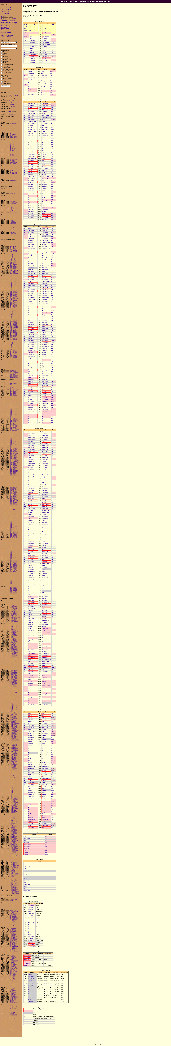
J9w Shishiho (12, 216)
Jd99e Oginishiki (13, 721)
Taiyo (43, 256)
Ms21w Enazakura (13, 260)
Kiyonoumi (31, 188)
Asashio (45, 29)
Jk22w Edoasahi (13, 994)
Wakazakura (45, 504)
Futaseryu (30, 567)
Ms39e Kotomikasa (13, 352)
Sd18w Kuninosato (13, 494)
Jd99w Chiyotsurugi (14, 885)
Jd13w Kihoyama (13, 749)
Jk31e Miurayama (13, 941)
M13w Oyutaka (13, 163)
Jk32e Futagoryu (13, 942)
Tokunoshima (45, 563)
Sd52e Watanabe (13, 511)
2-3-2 (25, 277)
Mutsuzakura (45, 602)
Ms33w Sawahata (13, 290)
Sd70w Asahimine (13, 419)
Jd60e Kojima (12, 642)
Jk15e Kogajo (12, 993)
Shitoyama (45, 273)
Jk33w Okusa (12, 944)
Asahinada (45, 328)
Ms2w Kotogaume (13, 255)
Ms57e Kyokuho (13, 336)
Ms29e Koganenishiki (14, 264)
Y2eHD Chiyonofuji (13, 183)
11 (2, 11)
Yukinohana (31, 516)
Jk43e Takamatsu (13, 1000)
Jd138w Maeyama (13, 858)
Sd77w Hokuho (13, 472)
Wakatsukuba (44, 85)
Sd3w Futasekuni (13, 433)
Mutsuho (44, 484)
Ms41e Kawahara (13, 328)
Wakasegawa (44, 83)
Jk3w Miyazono (13, 928)
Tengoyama (45, 147)
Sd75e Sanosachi (13, 522)
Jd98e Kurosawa (13, 653)
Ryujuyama (45, 202)
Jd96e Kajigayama (13, 792)
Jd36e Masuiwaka (13, 689)
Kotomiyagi (45, 508)
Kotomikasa (31, 178)
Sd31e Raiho (12, 407)
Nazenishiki (45, 383)
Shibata (30, 362)
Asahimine (45, 364)
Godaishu (44, 158)
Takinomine (31, 364)
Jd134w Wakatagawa (14, 811)
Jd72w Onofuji (12, 779)
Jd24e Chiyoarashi (13, 821)
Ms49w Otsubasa (13, 300)
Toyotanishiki (45, 373)
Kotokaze (45, 31)
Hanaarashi (31, 92)
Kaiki (30, 50)
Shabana (30, 303)
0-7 (24, 209)
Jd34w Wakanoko (13, 610)
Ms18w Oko (12, 247)
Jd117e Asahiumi (13, 729)
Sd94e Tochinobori (13, 482)
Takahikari (44, 483)
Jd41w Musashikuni (14, 867)
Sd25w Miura (12, 443)
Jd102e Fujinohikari (14, 848)
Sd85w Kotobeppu (13, 395)
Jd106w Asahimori (13, 654)
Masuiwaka (31, 500)
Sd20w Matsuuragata (14, 404)
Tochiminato (45, 188)
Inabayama (31, 569)
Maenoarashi (45, 269)
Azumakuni (45, 557)
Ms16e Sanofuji (13, 373)
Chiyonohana (45, 258)
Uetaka (44, 354)
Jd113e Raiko (12, 800)
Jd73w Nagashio (13, 780)
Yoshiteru (30, 281)
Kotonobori (31, 190)
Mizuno (44, 391)
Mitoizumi (30, 75)
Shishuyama (31, 129)
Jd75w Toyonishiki (13, 781)
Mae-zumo (4, 22)
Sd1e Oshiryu (12, 541)
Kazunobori (45, 403)
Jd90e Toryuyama (13, 787)
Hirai (29, 200)
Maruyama (45, 399)
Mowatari (30, 405)
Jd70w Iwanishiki (13, 839)
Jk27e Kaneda (13, 1005)
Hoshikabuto (31, 103)
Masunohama (45, 409)
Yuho (43, 162)
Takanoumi (31, 536)
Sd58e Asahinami (13, 461)
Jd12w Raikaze (13, 819)
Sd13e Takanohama (14, 438)
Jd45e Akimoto (13, 602)
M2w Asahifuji (12, 143)
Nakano (44, 332)
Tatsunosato (31, 299)
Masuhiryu (45, 279)
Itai (43, 48)
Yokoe (30, 366)
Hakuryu (30, 117)
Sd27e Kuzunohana (14, 406)
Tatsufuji (44, 145)
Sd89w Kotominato (13, 531)
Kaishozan (31, 295)
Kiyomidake (45, 168)
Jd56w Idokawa (13, 699)
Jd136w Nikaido (13, 812)
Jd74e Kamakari (13, 708)
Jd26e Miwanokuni (13, 684)
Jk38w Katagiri (12, 999)
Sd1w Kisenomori (13, 487)
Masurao (43, 89)
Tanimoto (44, 344)
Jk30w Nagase (13, 940)
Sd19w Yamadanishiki (14, 389)
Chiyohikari (31, 528)
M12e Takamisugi (13, 136)
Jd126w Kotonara (13, 662)
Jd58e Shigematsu (13, 641)
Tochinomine (45, 457)
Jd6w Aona (12, 861)
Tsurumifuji (31, 579)
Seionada (44, 334)
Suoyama (30, 322)
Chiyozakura (31, 125)
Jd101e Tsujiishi (13, 722)
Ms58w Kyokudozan (14, 338)
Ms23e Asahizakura (14, 361)
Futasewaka (45, 417)
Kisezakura (31, 498)
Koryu (42, 94)
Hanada (44, 608)
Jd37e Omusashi (13, 634)
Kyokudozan (45, 215)
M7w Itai (11, 135)
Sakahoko (10, 111)
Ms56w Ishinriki (13, 272)
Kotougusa (45, 437)
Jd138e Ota (12, 876)
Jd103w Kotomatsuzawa (15, 617)
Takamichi (31, 176)
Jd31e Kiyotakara (13, 825)
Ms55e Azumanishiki (14, 377)
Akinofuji (44, 267)
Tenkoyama (45, 103)
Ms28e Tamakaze (13, 322)
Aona (43, 441)
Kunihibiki (44, 413)
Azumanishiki (31, 209)
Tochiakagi (31, 83)
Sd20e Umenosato (13, 495)
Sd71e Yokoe (12, 469)
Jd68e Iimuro (12, 704)
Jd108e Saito (12, 797)
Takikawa (44, 506)
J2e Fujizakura (12, 221)
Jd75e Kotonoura (13, 646)
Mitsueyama (45, 435)
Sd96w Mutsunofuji (13, 535)
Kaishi (29, 553)
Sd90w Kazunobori (13, 426)
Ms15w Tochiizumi (13, 285)
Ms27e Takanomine (14, 289)
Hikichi (30, 506)
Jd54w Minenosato (13, 698)
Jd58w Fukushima (13, 773)
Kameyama (31, 277)
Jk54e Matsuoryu (13, 983)
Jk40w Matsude (13, 1024)
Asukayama (45, 381)
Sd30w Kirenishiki (13, 448)
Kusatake (44, 117)
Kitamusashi (31, 594)
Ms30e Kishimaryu (13, 324)
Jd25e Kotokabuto (13, 683)
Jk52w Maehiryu (13, 923)
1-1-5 (25, 184)
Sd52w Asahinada (13, 579)
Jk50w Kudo (12, 949)
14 (8, 11)
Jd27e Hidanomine (13, 756)
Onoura (30, 326)
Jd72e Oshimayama (14, 778)
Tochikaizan (45, 209)
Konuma (44, 473)
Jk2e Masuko (12, 988)
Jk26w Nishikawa (13, 916)
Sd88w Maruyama (13, 567)
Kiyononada (45, 194)
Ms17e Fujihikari (13, 246)
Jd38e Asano (12, 763)
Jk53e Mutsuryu (13, 950)
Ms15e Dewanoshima (14, 372)
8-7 (52, 29)
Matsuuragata (45, 265)
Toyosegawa (45, 445)
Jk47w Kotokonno (13, 905)
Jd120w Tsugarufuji (13, 732)
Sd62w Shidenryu (13, 417)
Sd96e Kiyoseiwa (13, 534)
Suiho (43, 196)
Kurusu (30, 514)
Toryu (30, 38)
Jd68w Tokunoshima (14, 705)
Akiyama (44, 486)
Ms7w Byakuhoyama (14, 343)
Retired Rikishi (5, 28)
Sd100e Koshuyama (14, 537)
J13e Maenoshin (13, 203)
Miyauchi (44, 366)
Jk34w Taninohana (13, 1022)
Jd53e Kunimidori (13, 770)
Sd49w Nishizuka (13, 510)
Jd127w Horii (12, 663)
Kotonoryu (44, 252)
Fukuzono (30, 198)
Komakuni (44, 203)
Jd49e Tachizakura (13, 695)
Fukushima (45, 543)
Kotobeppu (45, 393)
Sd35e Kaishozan (13, 550)
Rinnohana (45, 443)
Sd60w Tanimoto (13, 515)
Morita (43, 182)
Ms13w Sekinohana (14, 284)
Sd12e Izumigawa (13, 492)
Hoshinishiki (31, 356)
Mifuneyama (45, 579)
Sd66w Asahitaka (13, 465)
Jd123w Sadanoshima (14, 661)
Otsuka (44, 352)
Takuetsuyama (32, 113)
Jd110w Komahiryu (13, 618)
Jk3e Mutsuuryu (13, 957)
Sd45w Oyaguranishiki (14, 509)
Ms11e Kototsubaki (13, 315)
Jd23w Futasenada (13, 755)
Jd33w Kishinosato (13, 760)
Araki (43, 520)
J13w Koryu (12, 236)
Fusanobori (31, 240)
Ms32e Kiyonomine (13, 325)
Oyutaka (45, 60)
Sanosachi (31, 373)
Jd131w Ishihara (13, 738)
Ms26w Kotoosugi (13, 288)
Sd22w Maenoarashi (14, 442)
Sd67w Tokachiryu (13, 561)
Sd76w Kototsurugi (13, 524)
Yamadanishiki (46, 263)
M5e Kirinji (12, 144)
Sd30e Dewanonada (14, 577)
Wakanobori (45, 490)
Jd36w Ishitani (12, 633)
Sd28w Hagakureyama (14, 446)
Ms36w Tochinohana (14, 294)
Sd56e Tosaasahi (13, 416)
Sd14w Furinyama (13, 589)
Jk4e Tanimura (12, 929)
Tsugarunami (45, 340)
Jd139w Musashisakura (14, 893)
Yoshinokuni (31, 445)
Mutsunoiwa (31, 557)
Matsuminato (45, 342)
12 (4, 11)
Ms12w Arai (12, 344)
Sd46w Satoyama (13, 455)
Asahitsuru (31, 283)
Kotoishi (30, 612)
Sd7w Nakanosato (13, 489)
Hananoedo (45, 463)
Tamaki (44, 387)
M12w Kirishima (13, 149)
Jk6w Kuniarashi (13, 910)
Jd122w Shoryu (13, 733)
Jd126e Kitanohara (13, 806)
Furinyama (45, 254)
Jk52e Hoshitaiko (13, 1008)
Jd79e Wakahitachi (13, 841)
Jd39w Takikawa (13, 828)
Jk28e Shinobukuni (13, 917)
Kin (29, 203)
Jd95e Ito (11, 719)
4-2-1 (25, 457)
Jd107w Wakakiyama (14, 655)
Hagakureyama (46, 281)
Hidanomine (31, 483)
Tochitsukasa (46, 36)
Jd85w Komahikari (13, 785)
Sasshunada (31, 90)
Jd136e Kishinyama (14, 739)
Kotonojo (44, 467)
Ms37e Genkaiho (13, 295)
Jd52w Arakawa (13, 831)
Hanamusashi (31, 311)
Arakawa (44, 532)
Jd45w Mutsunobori (14, 694)
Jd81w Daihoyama (13, 713)
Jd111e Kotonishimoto (14, 657)
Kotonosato (45, 465)
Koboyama (32, 62)
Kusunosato (31, 447)
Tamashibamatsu (32, 471)
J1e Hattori (12, 220)
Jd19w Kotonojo (13, 679)
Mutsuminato (45, 371)
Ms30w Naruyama (13, 364)
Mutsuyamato (31, 449)
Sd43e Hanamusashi (14, 507)
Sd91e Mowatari (13, 583)
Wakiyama (45, 516)
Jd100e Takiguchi (13, 794)
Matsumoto (45, 423)
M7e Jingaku (12, 145)
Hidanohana (32, 40)
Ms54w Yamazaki (13, 335)
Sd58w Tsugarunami (14, 383)
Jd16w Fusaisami (13, 678)
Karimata (30, 320)
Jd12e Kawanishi (13, 626)
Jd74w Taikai (12, 645)
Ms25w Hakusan (13, 348)
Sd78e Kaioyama (13, 564)
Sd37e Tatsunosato (14, 409)
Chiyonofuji (32, 27)
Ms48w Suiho (12, 354)
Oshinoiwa (12, 106)
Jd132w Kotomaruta (14, 892)
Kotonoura (30, 577)
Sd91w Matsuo (13, 569)
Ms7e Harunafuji (13, 313)
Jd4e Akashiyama (13, 745)
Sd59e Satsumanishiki (14, 462)
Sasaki (44, 309)
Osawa (30, 360)
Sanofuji (30, 133)
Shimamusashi (46, 421)
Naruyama (44, 160)
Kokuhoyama (31, 463)
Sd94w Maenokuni (13, 533)
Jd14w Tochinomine (14, 750)
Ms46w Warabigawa (14, 375)
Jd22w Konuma (13, 681)
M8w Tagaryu (12, 161)
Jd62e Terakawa (13, 643)
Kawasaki (30, 407)
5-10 (25, 38)
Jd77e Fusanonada (14, 840)
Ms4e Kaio (12, 256)
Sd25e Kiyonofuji (13, 592)
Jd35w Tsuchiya (13, 866)
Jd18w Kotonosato (13, 628)
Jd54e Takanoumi (13, 640)
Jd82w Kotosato (13, 883)
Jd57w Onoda (12, 868)
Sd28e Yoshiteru (13, 445)
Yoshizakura (45, 451)
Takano (30, 596)
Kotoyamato (45, 205)
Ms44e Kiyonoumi (13, 331)
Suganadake (45, 297)
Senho (30, 137)
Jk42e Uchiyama (13, 920)
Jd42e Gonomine (13, 764)
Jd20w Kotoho (12, 864)
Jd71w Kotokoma (13, 881)
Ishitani (44, 500)
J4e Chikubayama (13, 207)
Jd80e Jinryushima (13, 711)
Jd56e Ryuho (12, 834)
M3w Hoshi (12, 133)
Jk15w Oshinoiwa (13, 899)
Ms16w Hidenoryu (13, 316)
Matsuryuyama (46, 248)
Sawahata (44, 166)
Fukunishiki (45, 295)
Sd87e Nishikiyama (13, 478)
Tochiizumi (44, 131)
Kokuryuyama (45, 291)
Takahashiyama (32, 334)
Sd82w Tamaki (12, 424)
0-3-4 (25, 275)
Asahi (43, 164)
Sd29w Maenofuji (13, 548)
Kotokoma (44, 569)
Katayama (44, 330)
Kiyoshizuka (31, 555)
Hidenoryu (44, 133)
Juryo (11, 17)
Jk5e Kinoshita (13, 990)
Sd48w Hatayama (13, 554)
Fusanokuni (31, 473)
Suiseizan (44, 139)
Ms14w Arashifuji (13, 371)
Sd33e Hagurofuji (13, 390)
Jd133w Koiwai (13, 664)
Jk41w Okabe (12, 947)
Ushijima (44, 477)
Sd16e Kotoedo (13, 403)
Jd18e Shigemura (13, 752)
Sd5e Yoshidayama (14, 434)
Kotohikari (44, 526)
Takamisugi (32, 58)
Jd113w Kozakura (13, 659)
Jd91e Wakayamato (14, 788)
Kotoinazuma (31, 145)
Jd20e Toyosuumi (13, 680)
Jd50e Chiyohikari (13, 830)
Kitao (10, 99)
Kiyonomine (31, 164)
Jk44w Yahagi (12, 976)
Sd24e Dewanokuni (14, 546)
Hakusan (44, 150)
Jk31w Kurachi (12, 998)
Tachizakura (31, 526)
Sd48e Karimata (13, 458)
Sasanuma (45, 594)
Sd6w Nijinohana (13, 436)
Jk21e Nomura (12, 1017)
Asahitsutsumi (32, 368)
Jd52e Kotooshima (13, 697)
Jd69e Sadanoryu (13, 838)
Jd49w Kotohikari (13, 768)
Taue (43, 180)
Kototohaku (45, 318)
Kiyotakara (31, 490)
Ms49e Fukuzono (13, 250)
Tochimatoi (44, 92)
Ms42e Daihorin (13, 366)
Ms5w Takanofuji (13, 342)
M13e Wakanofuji (13, 150)
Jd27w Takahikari (13, 823)
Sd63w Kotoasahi (13, 559)
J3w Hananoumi (13, 232)
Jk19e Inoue (12, 937)
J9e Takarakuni (13, 209)
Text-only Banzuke (6, 32)
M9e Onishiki (12, 156)
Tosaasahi (31, 336)
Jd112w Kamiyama (13, 658)
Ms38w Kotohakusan (14, 327)
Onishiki (31, 52)
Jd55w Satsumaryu (13, 833)
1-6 (52, 113)
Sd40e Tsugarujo (13, 552)
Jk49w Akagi (12, 978)
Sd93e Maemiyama (13, 481)
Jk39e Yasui (12, 973)
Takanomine (31, 154)
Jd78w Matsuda (13, 783)
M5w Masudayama (13, 159)
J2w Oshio (12, 206)
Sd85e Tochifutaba (13, 528)
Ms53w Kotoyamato (14, 270)
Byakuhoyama (45, 115)
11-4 (25, 75)
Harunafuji (31, 115)
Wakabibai (44, 553)
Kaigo (29, 494)
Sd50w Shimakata (13, 392)
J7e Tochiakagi (13, 201)
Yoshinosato (31, 508)
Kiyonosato (45, 385)
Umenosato (31, 265)
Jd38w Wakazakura (14, 690)
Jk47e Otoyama (13, 922)
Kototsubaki (31, 123)
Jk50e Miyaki (12, 979)
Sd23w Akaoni (12, 498)
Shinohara (44, 614)
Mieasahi (30, 381)
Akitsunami (45, 488)
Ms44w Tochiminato (14, 332)
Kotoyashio (45, 561)
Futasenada (45, 475)
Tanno (29, 591)
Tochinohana (45, 172)
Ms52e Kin (12, 303)
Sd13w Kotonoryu (13, 401)
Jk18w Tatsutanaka (13, 964)
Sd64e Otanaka (13, 517)
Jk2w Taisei (12, 989)
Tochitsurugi (46, 42)
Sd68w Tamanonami (14, 467)
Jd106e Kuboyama (13, 796)
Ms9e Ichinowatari (13, 280)
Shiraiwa (44, 174)
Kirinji (30, 44)
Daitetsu (45, 46)
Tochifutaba (31, 393)
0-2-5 (25, 131)
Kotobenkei (31, 431)
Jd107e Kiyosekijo (13, 726)
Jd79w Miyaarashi (13, 710)
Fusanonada (31, 581)
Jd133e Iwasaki (13, 810)
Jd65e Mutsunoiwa (13, 836)
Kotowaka (30, 127)
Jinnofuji (44, 244)
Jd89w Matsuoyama (14, 650)
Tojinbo (44, 598)
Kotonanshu (45, 581)
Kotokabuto (31, 479)
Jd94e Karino (12, 790)
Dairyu (43, 149)
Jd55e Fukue (12, 771)
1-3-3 (52, 342)
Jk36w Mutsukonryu (14, 946)
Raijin (43, 528)
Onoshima (44, 407)
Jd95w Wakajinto (13, 791)
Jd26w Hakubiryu (13, 822)
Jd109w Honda (13, 851)
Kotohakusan (45, 176)
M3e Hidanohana (13, 172)
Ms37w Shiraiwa (13, 249)
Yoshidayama (31, 236)
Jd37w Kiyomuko (13, 762)
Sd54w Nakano (13, 393)
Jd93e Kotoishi (13, 717)
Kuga (29, 196)
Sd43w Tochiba (13, 594)
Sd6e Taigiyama (13, 435)
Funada (44, 514)
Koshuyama (31, 423)
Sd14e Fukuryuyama (14, 402)
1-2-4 (25, 147)
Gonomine (30, 512)
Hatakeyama (31, 486)
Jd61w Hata (12, 869)
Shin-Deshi (4, 27)
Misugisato (44, 90)
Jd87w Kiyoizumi (13, 786)
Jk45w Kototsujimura (14, 1025)
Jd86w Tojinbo (12, 871)
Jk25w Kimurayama (13, 1020)
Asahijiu (30, 389)
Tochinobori (31, 411)
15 (10, 11)
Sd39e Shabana (13, 410)
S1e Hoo (11, 170)
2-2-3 (52, 139)
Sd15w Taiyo (12, 440)
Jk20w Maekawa (13, 966)
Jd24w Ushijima (13, 630)
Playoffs (6, 13)
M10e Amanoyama (13, 180)
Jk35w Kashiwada (13, 1023)
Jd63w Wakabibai (13, 613)
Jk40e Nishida (12, 975)
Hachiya (30, 79)
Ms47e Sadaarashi (13, 376)
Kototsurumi (45, 368)
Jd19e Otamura (13, 629)
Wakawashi (45, 219)
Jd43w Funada (13, 765)
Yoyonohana (31, 313)
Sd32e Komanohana (14, 500)
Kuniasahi (30, 391)
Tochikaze (31, 419)
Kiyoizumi (44, 600)
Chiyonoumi (31, 403)
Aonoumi (44, 307)
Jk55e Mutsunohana (14, 951)
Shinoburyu (45, 200)
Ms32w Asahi (12, 350)
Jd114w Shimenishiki (14, 873)
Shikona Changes (6, 26)
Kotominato (45, 401)
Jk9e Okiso (12, 932)
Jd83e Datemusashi (14, 647)
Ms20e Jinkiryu (13, 318)
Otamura (30, 467)
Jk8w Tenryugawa (13, 931)
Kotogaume (45, 105)
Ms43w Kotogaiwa (13, 267)
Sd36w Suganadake (14, 450)
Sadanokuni (45, 555)
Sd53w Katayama (13, 556)
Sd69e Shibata (13, 468)
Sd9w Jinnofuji (12, 437)
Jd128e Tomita (13, 807)
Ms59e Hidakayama (14, 273)
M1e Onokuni (12, 129)
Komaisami (31, 232)
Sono (29, 262)
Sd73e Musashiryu (13, 563)
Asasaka (44, 379)
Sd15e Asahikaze (13, 439)
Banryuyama (31, 111)
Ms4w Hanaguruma (13, 278)
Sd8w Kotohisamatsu (14, 542)
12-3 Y (52, 71)
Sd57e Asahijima (13, 513)
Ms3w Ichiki (12, 277)
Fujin (29, 530)
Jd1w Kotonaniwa (13, 744)
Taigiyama (31, 238)
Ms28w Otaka (12, 248)
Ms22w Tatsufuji (13, 261)
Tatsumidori (45, 246)
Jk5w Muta (12, 1013)
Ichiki (43, 107)
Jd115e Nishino (13, 852)
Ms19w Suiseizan (13, 347)
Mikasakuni (45, 565)
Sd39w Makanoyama (14, 504)
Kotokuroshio (45, 449)
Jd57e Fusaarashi (13, 772)
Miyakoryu (31, 395)
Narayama (30, 457)
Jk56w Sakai (12, 1028)
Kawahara (30, 182)
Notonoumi (31, 207)
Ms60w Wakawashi (13, 339)
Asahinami (31, 340)
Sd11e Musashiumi (13, 400)
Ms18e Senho (12, 346)
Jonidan (4, 21)
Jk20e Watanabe (13, 938)
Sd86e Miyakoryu (13, 477)
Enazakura (44, 143)
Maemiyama (31, 409)
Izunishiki (44, 260)
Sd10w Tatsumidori (13, 388)
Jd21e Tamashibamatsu (14, 865)
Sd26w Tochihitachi (13, 405)
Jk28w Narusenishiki (14, 997)
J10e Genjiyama (13, 217)
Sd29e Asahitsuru (13, 447)
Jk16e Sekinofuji (13, 934)
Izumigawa (31, 250)
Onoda (44, 541)
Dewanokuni (31, 273)
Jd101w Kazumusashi (14, 723)
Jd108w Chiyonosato (14, 850)
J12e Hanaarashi (13, 212)
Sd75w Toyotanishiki (14, 523)
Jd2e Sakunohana (13, 624)
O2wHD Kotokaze (13, 141)
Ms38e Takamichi (13, 296)
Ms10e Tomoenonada (14, 314)
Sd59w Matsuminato (14, 580)
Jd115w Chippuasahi (14, 802)
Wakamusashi (45, 479)
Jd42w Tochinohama (14, 635)
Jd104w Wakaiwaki (13, 887)
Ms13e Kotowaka (13, 283)
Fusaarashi (31, 541)
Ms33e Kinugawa (13, 351)
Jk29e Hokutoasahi (13, 939)
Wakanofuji (32, 60)
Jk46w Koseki (12, 900)
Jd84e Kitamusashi (13, 648)
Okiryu (30, 139)
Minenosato (45, 536)
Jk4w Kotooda (12, 1012)
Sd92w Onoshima (13, 427)
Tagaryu (45, 50)
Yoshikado (31, 455)
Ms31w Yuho (12, 265)
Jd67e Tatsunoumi (13, 703)
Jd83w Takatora (13, 843)
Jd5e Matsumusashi (14, 747)
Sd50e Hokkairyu (13, 459)
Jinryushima (31, 587)
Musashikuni (45, 510)
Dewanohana (32, 46)
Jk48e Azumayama (13, 1026)
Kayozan (44, 612)
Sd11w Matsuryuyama (14, 491)
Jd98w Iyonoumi (13, 720)
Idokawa (44, 539)
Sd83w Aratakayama (14, 475)
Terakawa (30, 551)
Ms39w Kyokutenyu (14, 353)
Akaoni (44, 271)
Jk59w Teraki (12, 952)
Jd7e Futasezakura (13, 672)
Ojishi (29, 162)
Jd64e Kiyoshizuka (13, 701)
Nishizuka (44, 322)
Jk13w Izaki (12, 962)
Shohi (29, 315)
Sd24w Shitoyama (13, 499)
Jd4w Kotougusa (13, 746)
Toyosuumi (31, 469)
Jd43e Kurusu (12, 611)
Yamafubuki (31, 549)
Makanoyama (45, 303)
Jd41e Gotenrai (13, 693)
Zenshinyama (45, 370)
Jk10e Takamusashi (14, 960)
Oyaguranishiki (46, 315)
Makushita (4, 19)
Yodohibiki (44, 547)
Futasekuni (45, 232)
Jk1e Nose (12, 955)
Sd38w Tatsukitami (13, 503)
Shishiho (43, 87)
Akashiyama (31, 437)
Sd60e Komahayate (14, 514)
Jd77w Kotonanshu (14, 782)
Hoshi (44, 40)
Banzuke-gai (13, 22)
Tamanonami (45, 360)
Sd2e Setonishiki (13, 387)
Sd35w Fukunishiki (13, 408)
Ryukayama (31, 205)
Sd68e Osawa (12, 466)
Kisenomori (45, 228)
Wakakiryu (45, 338)
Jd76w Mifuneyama (13, 614)
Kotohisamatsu (46, 242)
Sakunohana (31, 433)
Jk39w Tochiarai (13, 974)
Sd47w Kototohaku (13, 457)
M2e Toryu (12, 167)
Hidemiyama (45, 305)
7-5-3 (25, 46)
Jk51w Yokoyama (13, 981)
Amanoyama (32, 54)
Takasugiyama (32, 150)
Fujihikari (30, 135)
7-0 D (52, 340)
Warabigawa (45, 192)
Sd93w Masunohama (14, 532)
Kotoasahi (44, 350)
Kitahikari (30, 459)
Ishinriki (44, 211)
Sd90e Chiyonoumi (13, 568)
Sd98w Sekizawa (13, 428)
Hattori (30, 71)
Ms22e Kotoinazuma (14, 287)
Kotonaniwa (45, 431)
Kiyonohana (31, 202)
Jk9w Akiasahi (12, 959)
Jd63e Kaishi (12, 700)
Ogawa (44, 545)
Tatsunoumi (31, 561)
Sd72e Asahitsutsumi (14, 521)
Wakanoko (45, 496)
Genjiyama (31, 89)
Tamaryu (43, 81)
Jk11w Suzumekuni (13, 1014)
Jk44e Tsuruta (12, 1001)
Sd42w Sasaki (12, 506)
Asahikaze (31, 256)
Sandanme (12, 19)
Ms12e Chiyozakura (14, 282)
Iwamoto (30, 545)
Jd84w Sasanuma (13, 649)
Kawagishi (44, 534)
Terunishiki (45, 447)
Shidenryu (44, 348)
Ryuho (30, 539)
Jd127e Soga (12, 735)
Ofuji (10, 103)
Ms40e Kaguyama (13, 365)
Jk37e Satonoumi (13, 971)
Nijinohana (45, 238)
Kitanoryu (44, 154)
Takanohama (31, 252)
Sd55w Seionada (13, 415)
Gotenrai (30, 510)
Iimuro (29, 563)
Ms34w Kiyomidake (13, 292)
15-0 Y (25, 31)
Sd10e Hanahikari (13, 543)
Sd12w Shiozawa (13, 544)
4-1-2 (25, 530)
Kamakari (30, 575)
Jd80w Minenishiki (13, 882)
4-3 (24, 105)
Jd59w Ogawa (12, 775)
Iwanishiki (44, 567)
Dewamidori (45, 439)
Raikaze (44, 453)
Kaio (29, 109)
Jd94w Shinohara (13, 718)
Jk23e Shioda (12, 995)
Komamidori (45, 530)
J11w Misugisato (13, 233)
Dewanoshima (32, 131)
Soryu (29, 219)
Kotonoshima (45, 459)
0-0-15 (25, 27)
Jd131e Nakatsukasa (14, 808)
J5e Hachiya (12, 196)
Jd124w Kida (12, 854)
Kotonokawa (31, 451)
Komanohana (31, 289)
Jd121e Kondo (13, 888)
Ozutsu (31, 34)
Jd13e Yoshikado (13, 608)
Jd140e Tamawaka (13, 665)
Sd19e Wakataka (13, 590)
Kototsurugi (45, 375)
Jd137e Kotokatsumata (14, 740)
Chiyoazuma (31, 399)
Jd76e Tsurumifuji (13, 709)
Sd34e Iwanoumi (13, 549)
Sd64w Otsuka (13, 464)
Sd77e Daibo (12, 525)
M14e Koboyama (13, 137)
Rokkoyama (31, 604)
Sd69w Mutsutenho (14, 562)
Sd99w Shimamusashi (14, 429)
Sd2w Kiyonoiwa (13, 488)
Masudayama (46, 44)
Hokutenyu (32, 29)
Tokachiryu (45, 358)
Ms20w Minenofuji (13, 319)
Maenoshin (31, 94)
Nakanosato (45, 240)
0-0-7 (52, 117)
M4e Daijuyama (13, 134)
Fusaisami (44, 461)
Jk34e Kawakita (13, 945)
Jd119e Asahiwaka (13, 731)
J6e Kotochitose (13, 222)
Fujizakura (31, 73)
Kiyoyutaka (45, 217)
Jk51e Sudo (12, 980)
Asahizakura (31, 147)
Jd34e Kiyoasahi (13, 688)
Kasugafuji (45, 287)
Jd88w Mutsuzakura (14, 846)
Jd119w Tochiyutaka (14, 805)
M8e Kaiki (12, 146)
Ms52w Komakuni (13, 304)
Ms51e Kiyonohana (14, 355)
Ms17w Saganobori (13, 345)
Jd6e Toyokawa (13, 671)
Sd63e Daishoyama (14, 418)
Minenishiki (45, 587)
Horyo (43, 213)
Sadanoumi (45, 54)
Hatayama (44, 320)
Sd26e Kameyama (13, 547)
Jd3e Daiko (12, 605)
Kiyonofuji (30, 275)
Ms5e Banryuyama (13, 312)
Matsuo (44, 405)
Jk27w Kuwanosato (14, 968)
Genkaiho (30, 174)
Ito (29, 616)
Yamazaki (44, 207)
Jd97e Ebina (12, 872)
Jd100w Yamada (13, 847)
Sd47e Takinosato (13, 456)
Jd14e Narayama (13, 676)
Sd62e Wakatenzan (14, 463)
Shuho (44, 336)
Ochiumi (44, 190)
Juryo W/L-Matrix (6, 36)
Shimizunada (31, 297)
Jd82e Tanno (12, 842)
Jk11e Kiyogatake (13, 913)
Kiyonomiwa (31, 598)
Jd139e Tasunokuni (14, 741)
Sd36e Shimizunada (14, 551)
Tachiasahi (45, 236)
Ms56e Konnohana (13, 356)
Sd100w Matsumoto (14, 430)
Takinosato (31, 318)
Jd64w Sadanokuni (13, 835)
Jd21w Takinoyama (13, 753)
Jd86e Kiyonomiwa (13, 844)
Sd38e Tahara (12, 452)
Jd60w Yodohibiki (13, 880)
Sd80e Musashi (13, 595)
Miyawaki (44, 397)
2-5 (52, 111)
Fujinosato (44, 113)
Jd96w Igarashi (13, 793)
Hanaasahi (31, 271)
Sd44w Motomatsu (13, 412)
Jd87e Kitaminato (13, 884)
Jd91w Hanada (13, 716)
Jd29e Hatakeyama (14, 757)
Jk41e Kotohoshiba (14, 1006)
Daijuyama (32, 42)
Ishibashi (30, 559)
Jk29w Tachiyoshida (14, 918)
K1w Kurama (12, 171)
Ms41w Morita (12, 374)
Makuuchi (4, 17)
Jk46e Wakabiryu (13, 948)
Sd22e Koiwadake (13, 545)
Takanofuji (44, 111)
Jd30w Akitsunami (13, 824)
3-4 (24, 103)
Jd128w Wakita (13, 890)
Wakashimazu (13, 95)
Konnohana (31, 211)
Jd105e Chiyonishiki (14, 725)
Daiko (29, 435)
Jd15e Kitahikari (13, 751)
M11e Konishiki (13, 148)
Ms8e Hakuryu (12, 279)
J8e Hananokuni (13, 228)
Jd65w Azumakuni (13, 702)
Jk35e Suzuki (12, 970)
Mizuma (44, 395)
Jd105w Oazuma (13, 849)
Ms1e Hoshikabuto (13, 310)
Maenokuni (45, 411)
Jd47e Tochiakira (13, 638)
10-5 (53, 25)
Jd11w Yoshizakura (13, 862)
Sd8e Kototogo (13, 490)
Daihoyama (45, 589)
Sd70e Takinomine (13, 520)
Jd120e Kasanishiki (14, 853)
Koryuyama (45, 289)
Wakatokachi (31, 332)
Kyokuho (30, 213)
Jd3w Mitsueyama (13, 670)
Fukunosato (31, 107)
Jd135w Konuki (13, 620)
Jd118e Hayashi (13, 803)
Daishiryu (44, 433)
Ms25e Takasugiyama (14, 362)
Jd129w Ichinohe (13, 856)
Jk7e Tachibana (13, 958)
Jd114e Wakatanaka (14, 801)
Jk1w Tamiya (12, 956)
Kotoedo (30, 258)
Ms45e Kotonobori (13, 333)
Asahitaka (44, 356)
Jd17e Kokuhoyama (14, 820)
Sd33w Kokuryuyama (14, 593)
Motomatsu (45, 313)
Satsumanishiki (32, 342)
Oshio (42, 73)
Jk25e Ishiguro (13, 915)
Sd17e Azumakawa (13, 441)
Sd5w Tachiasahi (13, 587)
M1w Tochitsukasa (13, 176)
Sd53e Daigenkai (13, 414)
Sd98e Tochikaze (13, 596)
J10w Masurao (12, 210)
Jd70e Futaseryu (13, 870)
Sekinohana (45, 127)
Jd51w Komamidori (13, 639)
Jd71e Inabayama (13, 706)
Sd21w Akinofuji (13, 496)
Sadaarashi (31, 194)
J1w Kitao (12, 189)
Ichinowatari (31, 119)
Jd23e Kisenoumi (13, 682)
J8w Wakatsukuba (13, 223)
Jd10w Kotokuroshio (14, 818)
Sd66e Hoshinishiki (13, 519)
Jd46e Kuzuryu (13, 636)
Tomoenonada (32, 121)
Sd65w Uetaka (13, 518)
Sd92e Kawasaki (13, 480)
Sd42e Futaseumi (13, 411)
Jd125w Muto (12, 875)
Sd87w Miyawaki (13, 530)
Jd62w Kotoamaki (13, 776)
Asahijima (30, 338)
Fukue (29, 537)
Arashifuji (44, 129)
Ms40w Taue (12, 297)
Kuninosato (45, 262)
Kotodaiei (44, 299)
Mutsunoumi (31, 172)
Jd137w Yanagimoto (14, 621)
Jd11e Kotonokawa (13, 675)
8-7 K (53, 58)
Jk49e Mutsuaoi (13, 1027)
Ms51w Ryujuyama (13, 302)
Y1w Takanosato (13, 127)
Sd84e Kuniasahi (13, 476)
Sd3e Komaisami (13, 399)
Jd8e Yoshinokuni (13, 817)
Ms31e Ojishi (12, 349)
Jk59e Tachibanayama (14, 1002)
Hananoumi (44, 75)
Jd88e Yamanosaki (13, 845)
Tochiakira (30, 522)
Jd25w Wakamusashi (14, 631)
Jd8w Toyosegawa (13, 673)
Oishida (30, 149)
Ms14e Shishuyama (14, 259)
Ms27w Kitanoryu (13, 321)
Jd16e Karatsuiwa (13, 677)
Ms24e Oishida (13, 262)
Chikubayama (31, 77)
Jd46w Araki (12, 637)
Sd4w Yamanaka (13, 574)
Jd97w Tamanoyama (14, 652)
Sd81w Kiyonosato (13, 566)
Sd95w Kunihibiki (13, 570)
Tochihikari (44, 77)
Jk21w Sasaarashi (13, 967)
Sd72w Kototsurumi (14, 470)
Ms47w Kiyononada (14, 298)
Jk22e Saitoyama (13, 1018)
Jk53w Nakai (12, 982)
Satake (30, 387)
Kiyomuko (44, 502)
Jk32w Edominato (13, 943)
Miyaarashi (45, 585)
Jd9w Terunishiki (13, 674)
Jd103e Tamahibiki (13, 795)
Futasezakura (31, 443)
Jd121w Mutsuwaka (14, 889)
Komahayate (31, 344)
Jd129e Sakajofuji (13, 736)
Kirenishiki (45, 285)
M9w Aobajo (12, 147)
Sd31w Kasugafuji (13, 449)
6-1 (24, 135)
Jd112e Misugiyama (14, 799)
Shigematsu (31, 543)
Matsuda (44, 583)
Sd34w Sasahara (13, 502)
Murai (43, 606)
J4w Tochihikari (13, 208)
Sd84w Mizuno (13, 527)
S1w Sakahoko (13, 142)
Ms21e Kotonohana (14, 286)
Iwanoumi (30, 293)
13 (6, 11)
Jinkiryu (30, 141)
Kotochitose (31, 81)
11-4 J (25, 25)
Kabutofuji (31, 401)
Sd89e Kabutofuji (13, 425)
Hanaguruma (45, 109)
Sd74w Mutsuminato (14, 420)
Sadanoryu (31, 565)
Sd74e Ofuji (12, 384)
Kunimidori (31, 534)
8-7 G (53, 32)
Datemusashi (31, 592)
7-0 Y (52, 119)
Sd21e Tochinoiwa (13, 591)
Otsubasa (44, 198)
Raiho (29, 287)
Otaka (43, 156)
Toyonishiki (45, 577)
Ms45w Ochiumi (13, 268)
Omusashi (30, 502)
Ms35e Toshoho (13, 293)
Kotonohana (31, 143)
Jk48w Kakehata (13, 906)
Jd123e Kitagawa (13, 734)
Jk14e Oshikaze (13, 992)
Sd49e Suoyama (13, 578)
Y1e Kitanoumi (13, 123)
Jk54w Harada (12, 984)
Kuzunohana (31, 279)
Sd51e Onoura (13, 555)
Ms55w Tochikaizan (13, 271)
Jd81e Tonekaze (13, 712)
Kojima (30, 547)
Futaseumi (31, 309)
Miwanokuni (31, 481)
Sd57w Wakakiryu (13, 557)
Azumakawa (31, 260)
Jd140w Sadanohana (14, 666)
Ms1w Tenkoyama (13, 254)
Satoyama (44, 316)
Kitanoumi (32, 25)
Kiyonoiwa (44, 230)
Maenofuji (44, 283)
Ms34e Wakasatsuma (14, 291)
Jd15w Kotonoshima (14, 627)
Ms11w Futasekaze (13, 281)
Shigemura (31, 465)
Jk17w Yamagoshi (13, 963)
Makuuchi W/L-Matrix (7, 35)
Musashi (30, 383)
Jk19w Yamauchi (13, 965)
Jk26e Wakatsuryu (13, 996)
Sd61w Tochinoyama (14, 516)
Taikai (43, 575)
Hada (29, 385)
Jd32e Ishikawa (13, 759)
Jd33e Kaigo (12, 687)
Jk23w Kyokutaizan (13, 903)
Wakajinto (44, 616)
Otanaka (30, 352)
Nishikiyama (31, 397)
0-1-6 (52, 129)
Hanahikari (31, 246)
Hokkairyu (31, 324)
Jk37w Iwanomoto (13, 919)
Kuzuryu (30, 520)
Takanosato (46, 25)
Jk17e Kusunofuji (13, 936)
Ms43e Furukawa (13, 330)
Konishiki (31, 56)
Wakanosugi (31, 488)
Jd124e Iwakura (13, 619)
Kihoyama (44, 455)
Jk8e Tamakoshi (13, 930)
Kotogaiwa (44, 186)
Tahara (30, 301)
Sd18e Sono (12, 576)
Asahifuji (45, 38)
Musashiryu (31, 370)
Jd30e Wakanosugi (13, 686)
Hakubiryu (44, 481)
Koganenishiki (32, 158)
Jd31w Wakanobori (13, 826)
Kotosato (44, 591)
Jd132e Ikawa (12, 809)
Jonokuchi (12, 21)
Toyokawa (30, 441)
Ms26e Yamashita (13, 363)
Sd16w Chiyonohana (14, 575)
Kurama (45, 34)
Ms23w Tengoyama (13, 320)
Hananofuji (44, 184)
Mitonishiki (31, 573)
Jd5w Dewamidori (13, 606)
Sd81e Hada (12, 474)
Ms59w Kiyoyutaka (13, 357)
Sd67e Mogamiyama (14, 560)
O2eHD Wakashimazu (14, 120)
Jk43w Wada (12, 1007)
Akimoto (11, 105)
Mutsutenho (45, 362)
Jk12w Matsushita (13, 1015)
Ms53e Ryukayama (13, 305)
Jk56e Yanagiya (13, 924)
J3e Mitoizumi (12, 193)
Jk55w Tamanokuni (13, 985)
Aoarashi (30, 375)
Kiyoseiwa (31, 415)
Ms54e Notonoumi (13, 251)
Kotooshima (31, 532)
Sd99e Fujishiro (13, 571)
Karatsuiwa (31, 461)
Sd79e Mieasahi (13, 422)
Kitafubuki (31, 215)
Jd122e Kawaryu (13, 660)
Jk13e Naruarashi (13, 961)
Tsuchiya (44, 498)
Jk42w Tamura (12, 921)
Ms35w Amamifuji (13, 266)
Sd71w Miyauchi (13, 394)
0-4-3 (25, 240)
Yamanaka (45, 234)
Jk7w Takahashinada (14, 911)
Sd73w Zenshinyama (14, 471)
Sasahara (44, 293)
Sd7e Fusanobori (13, 588)
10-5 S (25, 36)
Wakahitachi (31, 585)
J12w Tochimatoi (13, 197)
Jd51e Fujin (12, 696)
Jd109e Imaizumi (13, 656)
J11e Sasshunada (13, 211)
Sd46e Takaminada (14, 454)
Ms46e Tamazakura (14, 269)
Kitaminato (31, 600)
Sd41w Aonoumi (13, 391)
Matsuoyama (45, 604)
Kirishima (10, 114)
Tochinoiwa (31, 267)
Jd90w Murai (12, 715)
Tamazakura (31, 192)
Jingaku (31, 48)
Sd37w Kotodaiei (13, 451)
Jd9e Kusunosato (13, 607)
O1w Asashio (12, 140)
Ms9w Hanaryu (13, 242)
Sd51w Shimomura (13, 413)
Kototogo (30, 242)
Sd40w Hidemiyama (14, 505)
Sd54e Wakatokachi (14, 512)
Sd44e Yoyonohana (14, 553)
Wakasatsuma (32, 168)
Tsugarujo (30, 305)
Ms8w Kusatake (13, 370)
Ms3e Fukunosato (13, 311)
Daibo (29, 377)
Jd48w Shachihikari (13, 879)
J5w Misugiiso (12, 227)
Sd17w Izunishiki (13, 493)
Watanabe (31, 328)
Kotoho (44, 469)
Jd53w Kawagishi (13, 832)
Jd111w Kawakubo (13, 727)
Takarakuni (31, 87)
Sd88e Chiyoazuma (14, 479)
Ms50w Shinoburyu (13, 334)
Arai (43, 125)
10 (10, 9)
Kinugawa (30, 166)
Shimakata (45, 324)
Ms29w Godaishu (13, 323)
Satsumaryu (45, 537)
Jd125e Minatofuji (13, 855)
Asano (30, 504)
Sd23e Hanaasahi (13, 497)
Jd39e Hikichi (12, 827)
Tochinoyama (45, 346)
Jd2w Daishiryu (13, 625)
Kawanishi (30, 453)
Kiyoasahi (30, 496)
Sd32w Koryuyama (13, 501)
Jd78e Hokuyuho (13, 615)
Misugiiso (43, 79)
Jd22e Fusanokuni (13, 754)
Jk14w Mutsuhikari (13, 1016)
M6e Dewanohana (13, 155)
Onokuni (10, 113)
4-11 (25, 32)
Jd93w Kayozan (13, 789)
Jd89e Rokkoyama (13, 714)
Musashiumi (31, 248)
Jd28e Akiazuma (13, 685)
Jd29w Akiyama (13, 758)
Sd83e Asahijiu (13, 582)
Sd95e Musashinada (14, 483)
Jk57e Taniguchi (13, 1029)
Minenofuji (44, 141)
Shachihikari (45, 524)
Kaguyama (31, 180)
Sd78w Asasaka (13, 473)
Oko (43, 137)
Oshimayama (31, 571)
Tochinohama (45, 512)
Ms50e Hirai (12, 301)
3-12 (53, 36)
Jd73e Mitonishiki (13, 707)
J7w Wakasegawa (13, 202)
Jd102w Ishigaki (13, 886)
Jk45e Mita (12, 977)
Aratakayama (45, 389)
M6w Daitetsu (12, 160)
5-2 (52, 103)
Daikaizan (44, 522)
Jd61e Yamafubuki (13, 612)
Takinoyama (45, 471)
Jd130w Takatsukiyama (14, 891)
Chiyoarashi (31, 477)
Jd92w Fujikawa (13, 651)
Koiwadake (31, 269)
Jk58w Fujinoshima (13, 925)
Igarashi (44, 618)
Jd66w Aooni (12, 644)
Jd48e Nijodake (13, 767)
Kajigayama (31, 618)
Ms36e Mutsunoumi (14, 326)
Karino (30, 614)
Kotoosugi (44, 152)
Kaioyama (31, 379)
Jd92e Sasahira (13, 616)
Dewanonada (31, 285)
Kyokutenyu (45, 178)
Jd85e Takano (12, 784)
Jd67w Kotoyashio (13, 777)
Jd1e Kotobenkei (13, 815)
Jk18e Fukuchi (12, 914)
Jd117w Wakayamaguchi (15, 730)
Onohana (44, 121)
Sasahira (30, 610)
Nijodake (30, 524)
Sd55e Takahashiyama (14, 460)
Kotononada (31, 307)
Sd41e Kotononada (14, 453)
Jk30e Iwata (12, 969)
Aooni (43, 559)
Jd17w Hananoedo (13, 863)
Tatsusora (30, 354)
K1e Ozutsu (12, 154)
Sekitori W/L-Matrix (6, 38)
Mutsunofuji (45, 415)
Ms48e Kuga (12, 299)
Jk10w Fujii (12, 912)
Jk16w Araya (12, 935)
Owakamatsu (45, 492)
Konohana (31, 244)
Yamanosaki (31, 602)
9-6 (52, 40)
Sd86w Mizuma (13, 529)
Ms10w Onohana (13, 258)
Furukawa (30, 186)
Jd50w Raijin (12, 769)
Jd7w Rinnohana (13, 816)
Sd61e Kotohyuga (13, 558)
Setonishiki (31, 230)
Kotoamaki (45, 551)
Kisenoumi (31, 475)
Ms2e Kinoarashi (13, 276)
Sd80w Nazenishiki (13, 526)
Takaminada (31, 316)
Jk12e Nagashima (13, 933)
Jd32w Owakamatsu (14, 632)
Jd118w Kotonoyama (14, 804)
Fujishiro (30, 421)
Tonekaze (30, 589)
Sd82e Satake (12, 423)
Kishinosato (45, 494)
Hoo (30, 32)
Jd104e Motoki (13, 724)
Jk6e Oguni (12, 991)
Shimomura (45, 326)
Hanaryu (11, 101)
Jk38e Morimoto (13, 972)
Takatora (44, 592)
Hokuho (44, 377)
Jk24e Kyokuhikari (13, 904)
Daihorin (30, 184)
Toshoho (30, 170)
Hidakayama (31, 217)
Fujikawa (44, 610)
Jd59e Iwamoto (13, 774)
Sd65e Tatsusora (13, 581)
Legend (3, 30)
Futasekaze (45, 123)
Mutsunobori (45, 518)
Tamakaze (31, 156)
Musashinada (31, 413)
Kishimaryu (31, 160)
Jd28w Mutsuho (13, 609)
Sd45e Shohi (12, 508)
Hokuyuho (30, 583)
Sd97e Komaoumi (13, 536)
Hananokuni (31, 85)
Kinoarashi (31, 105)
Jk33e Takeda (12, 1021)
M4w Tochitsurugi (13, 173)
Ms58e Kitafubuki (13, 306)
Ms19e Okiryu (12, 317)
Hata (43, 549)
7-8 (24, 34)
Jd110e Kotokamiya (14, 798)
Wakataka (31, 263)
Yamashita (31, 152)
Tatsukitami (45, 301)
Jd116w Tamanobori (14, 728)
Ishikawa (30, 492)
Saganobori (45, 135)
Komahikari (45, 596)
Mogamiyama (31, 358)
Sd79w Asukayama (13, 565)
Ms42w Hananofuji (13, 329)
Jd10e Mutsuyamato (14, 748)
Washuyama (46, 56)
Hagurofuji (31, 291)
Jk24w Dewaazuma (13, 1019)
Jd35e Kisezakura (13, 761)
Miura (43, 275)
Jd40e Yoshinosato (13, 691)
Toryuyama (31, 606)
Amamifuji (44, 170)
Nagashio (44, 573)
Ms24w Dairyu (12, 263)
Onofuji (44, 571)
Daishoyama (31, 350)
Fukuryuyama (31, 254)
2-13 (25, 54)
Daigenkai (30, 330)
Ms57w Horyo (12, 337)
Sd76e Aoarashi (13, 421)
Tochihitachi (45, 277)
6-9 (52, 44)
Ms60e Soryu (12, 307)
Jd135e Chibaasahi (14, 857)
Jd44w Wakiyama (13, 829)
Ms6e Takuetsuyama (14, 257)
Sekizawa (44, 419)
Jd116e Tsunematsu (14, 874)
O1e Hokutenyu (13, 128)
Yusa (29, 234)
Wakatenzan (31, 348)
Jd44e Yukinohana (13, 766)
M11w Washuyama (13, 162)
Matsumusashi (32, 439)
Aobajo (44, 52)
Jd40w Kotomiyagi (13, 692)
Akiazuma (30, 484)
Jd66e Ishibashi (13, 837)
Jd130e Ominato (13, 737)
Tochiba (44, 311)
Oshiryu (30, 228)
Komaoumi (31, 417)
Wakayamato (31, 608)
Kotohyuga (31, 346)
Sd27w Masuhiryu (13, 444)
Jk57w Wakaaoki (13, 1030)
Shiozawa (44, 250)
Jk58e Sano (12, 1031)
